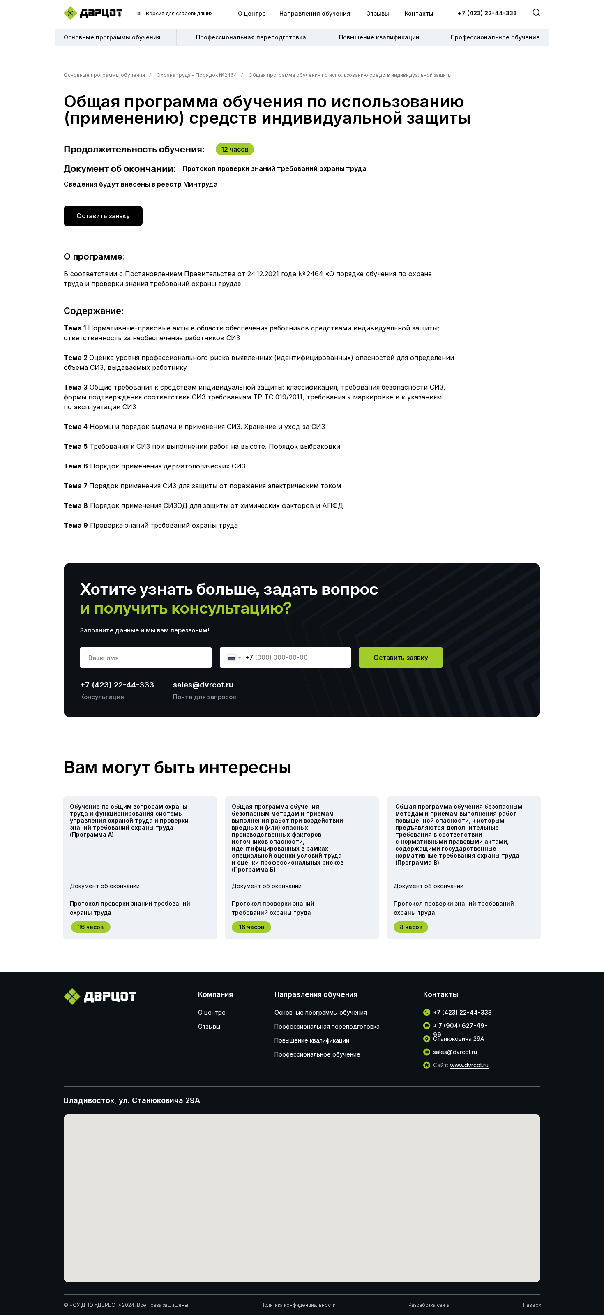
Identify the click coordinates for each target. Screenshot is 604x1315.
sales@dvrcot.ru (203, 685)
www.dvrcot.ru (469, 1064)
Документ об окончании (105, 885)
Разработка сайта (429, 1305)
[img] (93, 13)
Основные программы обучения (104, 75)
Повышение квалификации (311, 1040)
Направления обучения (314, 13)
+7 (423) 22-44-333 (487, 13)
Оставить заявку (400, 657)
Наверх (532, 1305)
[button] (103, 216)
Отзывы (377, 13)
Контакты (419, 13)
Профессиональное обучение (317, 1054)
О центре (252, 13)
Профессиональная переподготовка (327, 1026)
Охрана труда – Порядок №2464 (197, 75)
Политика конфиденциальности (298, 1305)
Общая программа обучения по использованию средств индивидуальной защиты (350, 75)
